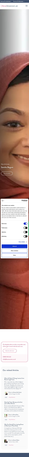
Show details (22, 241)
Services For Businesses (18, 1)
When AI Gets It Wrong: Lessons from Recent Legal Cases (14, 379)
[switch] (25, 228)
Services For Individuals (6, 1)
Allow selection (14, 250)
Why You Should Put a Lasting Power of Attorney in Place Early (14, 425)
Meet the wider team (9, 351)
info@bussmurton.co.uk (9, 359)
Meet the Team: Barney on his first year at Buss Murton (13, 403)
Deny (14, 255)
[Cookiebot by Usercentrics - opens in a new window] (21, 201)
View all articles (7, 173)
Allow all (14, 246)
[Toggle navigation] (26, 5)
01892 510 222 (7, 357)
